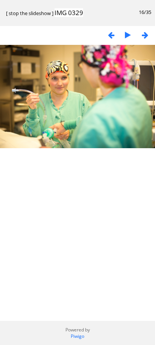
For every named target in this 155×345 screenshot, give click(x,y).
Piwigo (77, 336)
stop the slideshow (30, 13)
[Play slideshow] (128, 35)
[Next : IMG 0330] (145, 35)
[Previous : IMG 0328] (111, 35)
